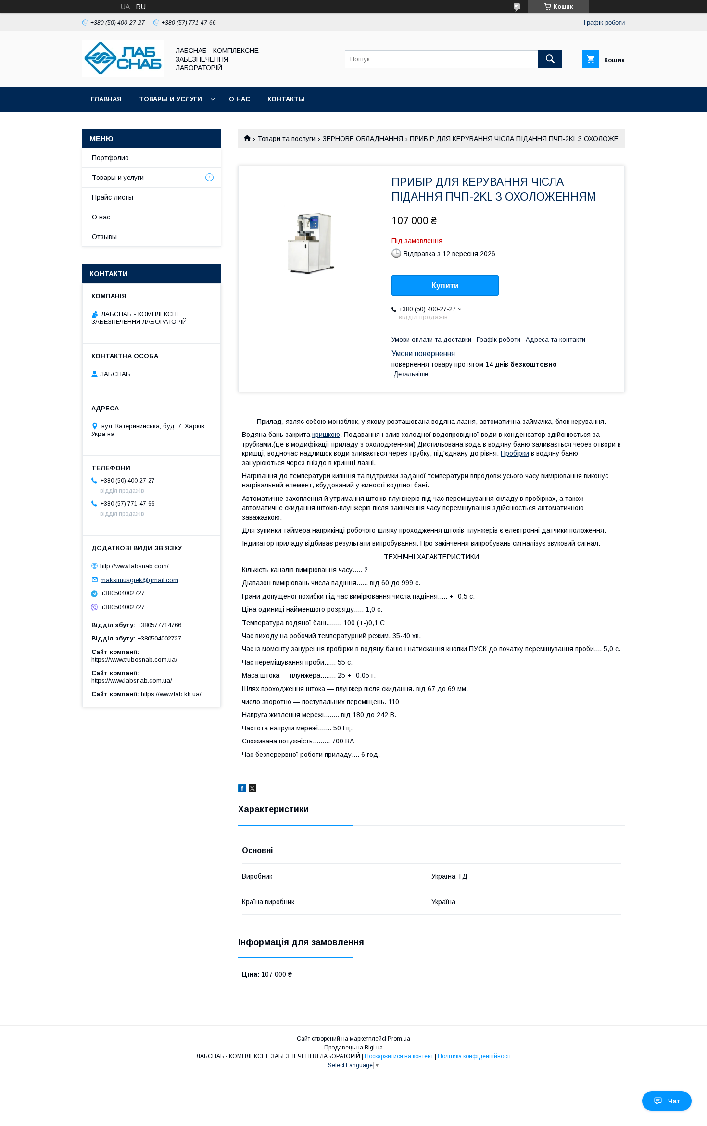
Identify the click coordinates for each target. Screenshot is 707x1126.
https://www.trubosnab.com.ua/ (134, 659)
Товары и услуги (170, 98)
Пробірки (515, 453)
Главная (106, 98)
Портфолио (110, 158)
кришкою (326, 434)
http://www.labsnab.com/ (134, 566)
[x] (252, 789)
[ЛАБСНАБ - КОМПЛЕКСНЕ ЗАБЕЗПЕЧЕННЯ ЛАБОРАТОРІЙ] (123, 74)
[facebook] (242, 789)
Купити (445, 286)
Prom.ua (399, 1039)
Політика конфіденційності (474, 1056)
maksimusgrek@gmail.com (139, 579)
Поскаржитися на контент (399, 1056)
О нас (239, 98)
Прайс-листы (112, 197)
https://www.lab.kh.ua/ (171, 694)
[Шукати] (550, 59)
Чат (674, 1101)
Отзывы (104, 237)
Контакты (286, 98)
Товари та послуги (286, 138)
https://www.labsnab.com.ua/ (131, 680)
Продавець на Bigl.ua (353, 1047)
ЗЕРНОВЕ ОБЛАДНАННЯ (363, 138)
